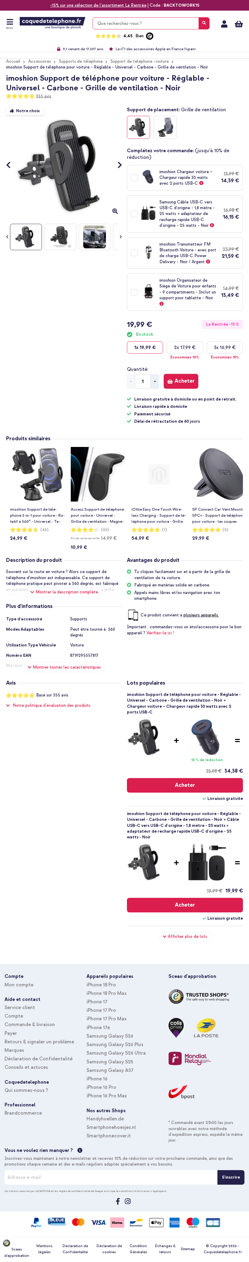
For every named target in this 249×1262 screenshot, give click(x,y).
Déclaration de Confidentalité (39, 1059)
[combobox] (151, 23)
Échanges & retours (165, 1249)
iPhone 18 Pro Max (107, 993)
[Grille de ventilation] (138, 127)
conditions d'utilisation (135, 1191)
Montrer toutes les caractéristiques (67, 667)
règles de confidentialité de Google (81, 1191)
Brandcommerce (23, 1113)
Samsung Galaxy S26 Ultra (116, 1053)
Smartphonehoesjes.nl (111, 1127)
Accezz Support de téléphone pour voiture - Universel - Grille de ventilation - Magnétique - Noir (97, 516)
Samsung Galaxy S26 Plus (115, 1045)
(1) (164, 530)
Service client (20, 1008)
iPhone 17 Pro (101, 1010)
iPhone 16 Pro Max (107, 1096)
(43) (44, 530)
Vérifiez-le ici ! (160, 633)
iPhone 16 (97, 1079)
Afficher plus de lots (187, 936)
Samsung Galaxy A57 (110, 1070)
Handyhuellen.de (105, 1119)
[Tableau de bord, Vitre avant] (165, 127)
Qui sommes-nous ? (26, 1090)
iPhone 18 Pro (101, 985)
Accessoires (39, 61)
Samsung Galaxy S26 (110, 1036)
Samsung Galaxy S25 (110, 1062)
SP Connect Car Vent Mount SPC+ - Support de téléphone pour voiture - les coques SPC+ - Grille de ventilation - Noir (218, 516)
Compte (14, 1016)
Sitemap (188, 1249)
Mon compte (224, 24)
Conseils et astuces (26, 1067)
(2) (225, 530)
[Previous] (11, 165)
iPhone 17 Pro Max (107, 1019)
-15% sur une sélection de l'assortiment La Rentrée (98, 5)
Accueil (13, 61)
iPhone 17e (98, 1028)
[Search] (204, 23)
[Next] (116, 165)
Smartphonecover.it (109, 1136)
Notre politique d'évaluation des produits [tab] (51, 705)
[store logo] (52, 23)
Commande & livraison (30, 1025)
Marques (14, 1050)
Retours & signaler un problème (39, 1042)
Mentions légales (44, 1249)
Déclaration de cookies (109, 1249)
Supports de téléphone (81, 61)
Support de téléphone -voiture (140, 61)
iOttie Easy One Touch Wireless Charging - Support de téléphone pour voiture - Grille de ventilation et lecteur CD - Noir (158, 516)
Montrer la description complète (67, 592)
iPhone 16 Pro (101, 1087)
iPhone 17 (97, 1002)
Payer (11, 1033)
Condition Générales (138, 1249)
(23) (105, 530)
